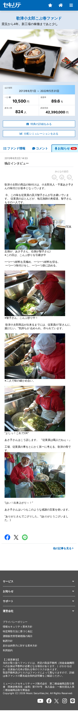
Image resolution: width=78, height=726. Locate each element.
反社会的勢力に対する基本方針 (20, 645)
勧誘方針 (8, 640)
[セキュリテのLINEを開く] (72, 701)
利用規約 (8, 650)
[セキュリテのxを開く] (56, 701)
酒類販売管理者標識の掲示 (17, 636)
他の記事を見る (62, 548)
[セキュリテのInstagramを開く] (64, 701)
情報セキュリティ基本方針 (17, 626)
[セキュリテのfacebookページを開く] (49, 701)
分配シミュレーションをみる (41, 133)
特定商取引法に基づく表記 (17, 631)
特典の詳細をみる (41, 123)
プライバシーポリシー (15, 621)
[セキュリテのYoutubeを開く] (40, 701)
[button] (39, 581)
